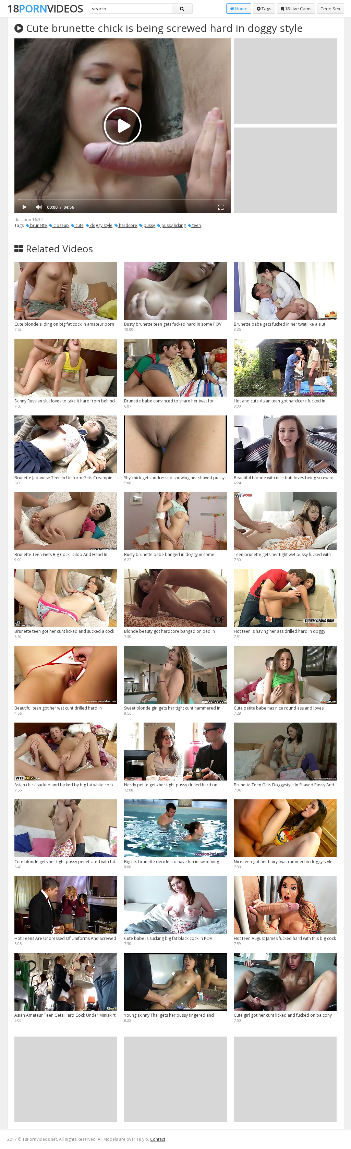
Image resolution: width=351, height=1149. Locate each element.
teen (196, 225)
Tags (266, 8)
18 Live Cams (298, 8)
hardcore (127, 225)
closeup (60, 225)
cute (79, 225)
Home (240, 8)
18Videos (45, 8)
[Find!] (182, 8)
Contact (157, 1139)
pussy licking (173, 225)
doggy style (100, 225)
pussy (149, 225)
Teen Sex (330, 8)
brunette (38, 225)
